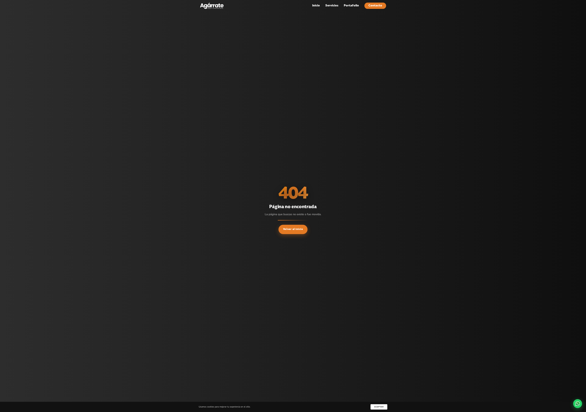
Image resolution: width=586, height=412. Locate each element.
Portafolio (351, 5)
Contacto (375, 5)
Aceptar (379, 407)
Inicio (316, 5)
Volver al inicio (293, 229)
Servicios (331, 5)
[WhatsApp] (577, 403)
